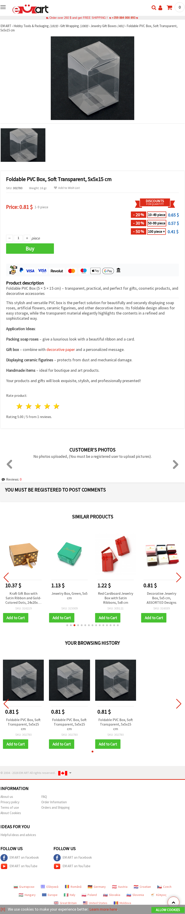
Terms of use (9, 807)
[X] (2, 909)
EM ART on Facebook (24, 857)
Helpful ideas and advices (18, 835)
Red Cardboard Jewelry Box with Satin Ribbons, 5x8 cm (115, 598)
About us (6, 796)
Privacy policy (9, 802)
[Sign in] (160, 7)
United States (98, 903)
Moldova (125, 903)
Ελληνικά (52, 887)
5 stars (56, 406)
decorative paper (60, 349)
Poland (92, 895)
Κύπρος (161, 895)
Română (76, 887)
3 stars (38, 406)
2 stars (29, 406)
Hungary (30, 895)
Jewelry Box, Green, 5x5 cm (69, 595)
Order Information (54, 802)
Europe (53, 895)
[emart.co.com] (30, 8)
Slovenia (138, 895)
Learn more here (103, 909)
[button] (67, 625)
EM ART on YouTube (23, 866)
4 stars (47, 406)
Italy (72, 895)
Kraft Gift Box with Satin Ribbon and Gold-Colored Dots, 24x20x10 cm (23, 598)
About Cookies (10, 813)
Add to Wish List (69, 188)
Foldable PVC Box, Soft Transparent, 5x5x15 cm (23, 724)
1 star (19, 406)
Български (26, 887)
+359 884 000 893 (123, 17)
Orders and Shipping (55, 807)
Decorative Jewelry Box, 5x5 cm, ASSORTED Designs (161, 598)
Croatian (145, 887)
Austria (122, 887)
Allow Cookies (168, 910)
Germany (100, 887)
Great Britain (68, 903)
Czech (167, 887)
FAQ (44, 796)
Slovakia (114, 895)
